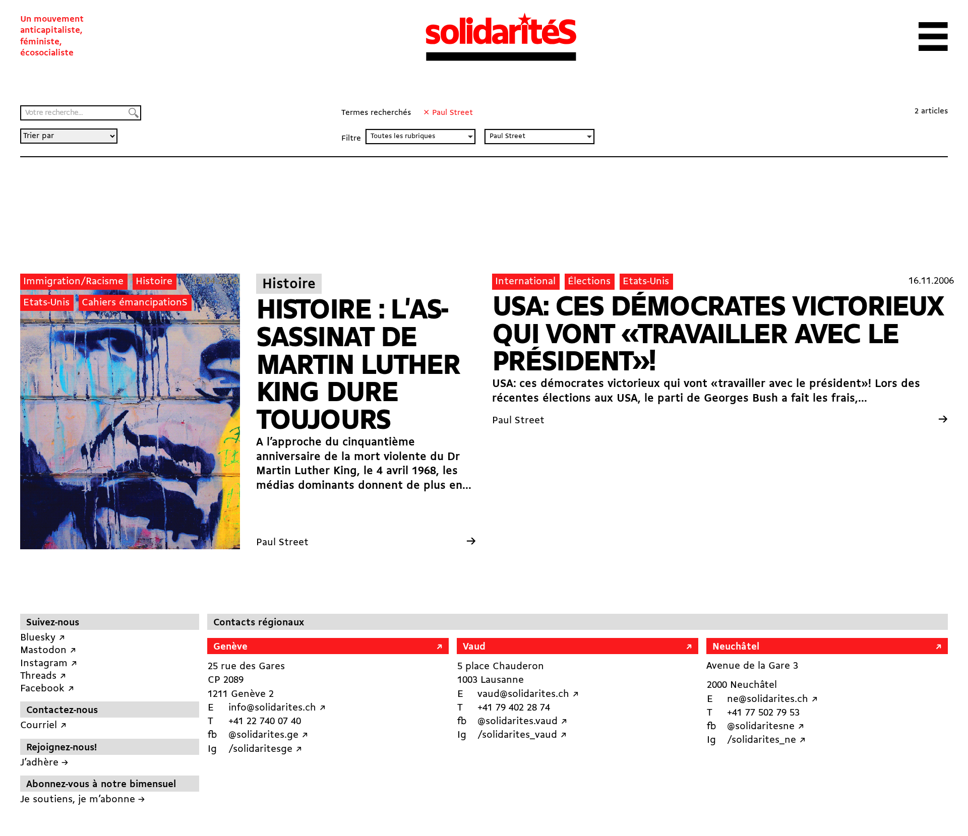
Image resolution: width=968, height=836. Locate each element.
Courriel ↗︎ (43, 726)
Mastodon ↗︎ (48, 651)
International (525, 282)
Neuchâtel (735, 647)
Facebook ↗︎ (47, 689)
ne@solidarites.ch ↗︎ (772, 699)
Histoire (154, 282)
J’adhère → (44, 763)
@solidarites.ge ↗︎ (268, 735)
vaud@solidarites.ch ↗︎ (528, 694)
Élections (589, 282)
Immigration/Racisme (73, 282)
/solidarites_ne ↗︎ (766, 740)
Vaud (474, 647)
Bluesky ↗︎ (42, 638)
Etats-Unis (46, 303)
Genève (230, 647)
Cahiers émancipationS (135, 303)
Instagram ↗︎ (48, 664)
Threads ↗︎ (43, 676)
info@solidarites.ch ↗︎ (277, 708)
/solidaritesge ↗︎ (265, 749)
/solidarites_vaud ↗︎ (522, 735)
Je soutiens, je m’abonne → (82, 800)
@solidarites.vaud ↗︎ (522, 722)
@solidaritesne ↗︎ (765, 727)
